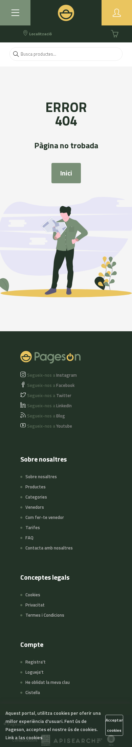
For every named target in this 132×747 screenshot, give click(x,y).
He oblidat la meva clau (47, 682)
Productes (35, 486)
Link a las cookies (23, 737)
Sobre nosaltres (41, 476)
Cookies (32, 594)
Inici (66, 173)
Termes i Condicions (44, 615)
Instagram (52, 375)
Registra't (35, 661)
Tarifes (32, 527)
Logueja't (34, 672)
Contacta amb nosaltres (49, 547)
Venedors (34, 507)
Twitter (49, 395)
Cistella (32, 692)
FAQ (29, 537)
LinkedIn (49, 405)
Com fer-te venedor (44, 517)
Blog (46, 415)
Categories (36, 496)
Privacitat (35, 604)
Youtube (49, 426)
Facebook (50, 385)
